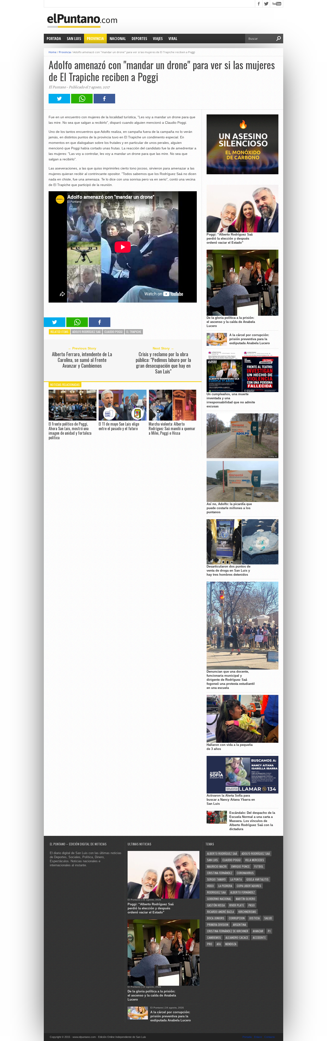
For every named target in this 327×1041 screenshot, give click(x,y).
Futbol (258, 866)
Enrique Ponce (240, 866)
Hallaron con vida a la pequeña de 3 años (230, 747)
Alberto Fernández (242, 892)
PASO (251, 905)
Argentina (239, 925)
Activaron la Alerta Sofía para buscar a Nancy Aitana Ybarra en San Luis (231, 799)
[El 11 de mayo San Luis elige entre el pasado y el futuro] (123, 419)
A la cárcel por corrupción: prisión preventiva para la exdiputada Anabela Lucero (249, 339)
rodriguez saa (216, 892)
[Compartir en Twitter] (59, 102)
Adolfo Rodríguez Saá (86, 332)
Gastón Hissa (216, 905)
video (210, 886)
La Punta (236, 879)
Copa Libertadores (249, 886)
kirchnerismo (247, 912)
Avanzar (258, 931)
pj (269, 931)
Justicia (254, 918)
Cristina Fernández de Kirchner (227, 931)
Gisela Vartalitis (257, 879)
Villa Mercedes (254, 860)
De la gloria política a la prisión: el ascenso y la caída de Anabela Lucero (231, 322)
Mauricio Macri (217, 866)
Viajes (158, 38)
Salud (268, 918)
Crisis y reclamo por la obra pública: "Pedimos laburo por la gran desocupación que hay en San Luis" (163, 362)
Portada (54, 38)
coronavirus (245, 873)
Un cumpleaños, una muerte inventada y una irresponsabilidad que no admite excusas (231, 400)
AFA (219, 944)
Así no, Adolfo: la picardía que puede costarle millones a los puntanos (229, 508)
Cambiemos (214, 937)
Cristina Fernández (219, 873)
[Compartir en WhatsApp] (82, 102)
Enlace (258, 1036)
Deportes (139, 38)
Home (52, 52)
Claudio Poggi (113, 332)
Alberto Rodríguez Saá (222, 853)
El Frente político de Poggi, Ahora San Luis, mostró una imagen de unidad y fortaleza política (70, 431)
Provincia (95, 38)
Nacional (118, 38)
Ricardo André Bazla (220, 912)
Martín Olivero (245, 899)
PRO (209, 944)
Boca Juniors (215, 918)
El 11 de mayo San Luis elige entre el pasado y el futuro (119, 426)
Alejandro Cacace (237, 937)
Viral (173, 38)
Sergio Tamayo (216, 879)
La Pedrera (225, 886)
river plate (236, 905)
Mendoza (230, 944)
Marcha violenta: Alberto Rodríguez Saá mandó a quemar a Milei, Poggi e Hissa (172, 428)
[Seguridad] (242, 173)
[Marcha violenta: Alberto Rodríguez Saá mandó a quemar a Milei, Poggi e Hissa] (173, 419)
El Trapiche (133, 332)
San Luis (74, 38)
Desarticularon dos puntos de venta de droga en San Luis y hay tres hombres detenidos (228, 570)
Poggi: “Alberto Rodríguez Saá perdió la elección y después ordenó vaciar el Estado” (230, 238)
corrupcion (237, 918)
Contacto (269, 1036)
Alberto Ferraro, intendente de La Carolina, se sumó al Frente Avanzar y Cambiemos (82, 359)
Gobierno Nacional (219, 899)
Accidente (259, 937)
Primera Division (217, 925)
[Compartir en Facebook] (104, 102)
